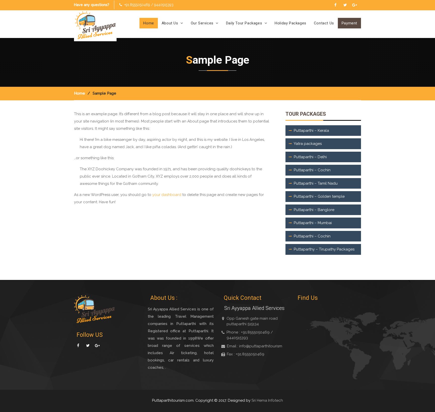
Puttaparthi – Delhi (310, 157)
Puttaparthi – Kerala (311, 130)
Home (148, 23)
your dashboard (166, 194)
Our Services (202, 23)
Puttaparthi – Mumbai (313, 223)
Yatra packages (308, 143)
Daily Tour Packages (244, 23)
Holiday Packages (290, 23)
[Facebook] (335, 4)
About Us (170, 23)
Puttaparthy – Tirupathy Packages (324, 249)
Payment (349, 23)
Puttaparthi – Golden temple (319, 196)
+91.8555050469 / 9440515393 (148, 5)
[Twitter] (345, 4)
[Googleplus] (354, 4)
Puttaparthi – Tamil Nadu (316, 183)
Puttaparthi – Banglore (314, 210)
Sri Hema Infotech (267, 400)
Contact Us (324, 23)
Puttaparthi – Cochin (312, 170)
